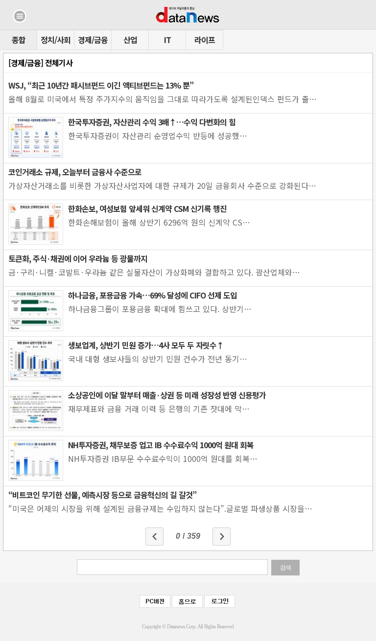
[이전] (154, 536)
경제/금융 (93, 40)
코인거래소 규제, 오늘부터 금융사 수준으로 (74, 171)
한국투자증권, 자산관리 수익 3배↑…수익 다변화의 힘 (151, 121)
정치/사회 (55, 40)
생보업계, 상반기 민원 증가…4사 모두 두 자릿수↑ (146, 345)
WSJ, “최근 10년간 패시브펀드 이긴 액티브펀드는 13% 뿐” (100, 85)
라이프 (204, 40)
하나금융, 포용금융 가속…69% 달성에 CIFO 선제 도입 (152, 295)
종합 (18, 40)
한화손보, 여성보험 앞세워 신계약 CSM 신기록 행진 (147, 208)
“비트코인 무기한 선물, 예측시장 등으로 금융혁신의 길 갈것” (102, 494)
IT (167, 40)
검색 (285, 567)
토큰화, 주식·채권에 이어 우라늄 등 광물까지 (77, 258)
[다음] (221, 536)
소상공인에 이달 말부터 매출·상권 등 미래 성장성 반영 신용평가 (167, 394)
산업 (130, 40)
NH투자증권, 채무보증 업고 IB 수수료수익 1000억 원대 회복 (161, 444)
